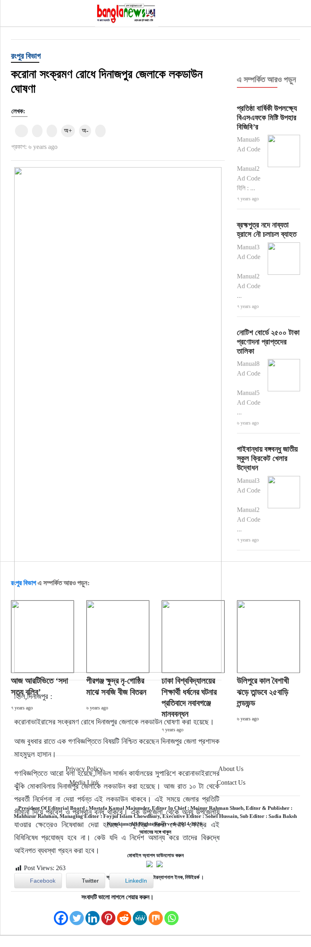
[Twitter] (77, 914)
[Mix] (156, 914)
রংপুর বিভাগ (26, 55)
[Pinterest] (108, 914)
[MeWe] (140, 914)
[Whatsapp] (171, 914)
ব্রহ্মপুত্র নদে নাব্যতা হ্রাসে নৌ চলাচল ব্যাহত (266, 229)
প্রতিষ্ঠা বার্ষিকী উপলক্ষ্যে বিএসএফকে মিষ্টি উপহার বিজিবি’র (267, 117)
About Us (230, 768)
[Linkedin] (92, 914)
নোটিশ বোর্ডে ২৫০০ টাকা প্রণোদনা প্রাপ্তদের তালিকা (268, 341)
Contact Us (231, 782)
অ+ (68, 130)
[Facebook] (61, 914)
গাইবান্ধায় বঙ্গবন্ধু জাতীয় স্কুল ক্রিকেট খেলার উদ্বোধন (267, 458)
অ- (85, 130)
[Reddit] (124, 914)
